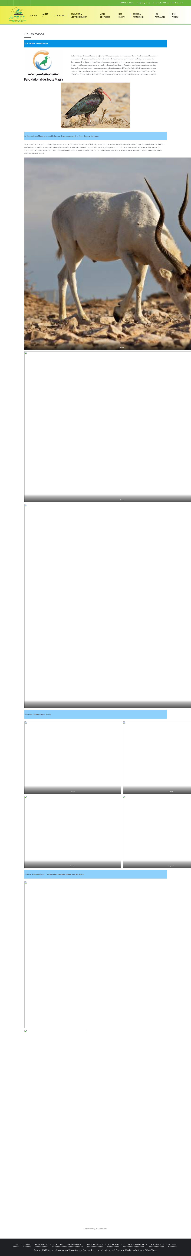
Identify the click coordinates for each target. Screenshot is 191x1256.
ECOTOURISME (41, 1245)
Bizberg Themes (151, 1250)
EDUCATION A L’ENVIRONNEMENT (67, 1245)
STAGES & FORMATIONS (133, 1245)
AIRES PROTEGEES (95, 1245)
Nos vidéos (172, 1245)
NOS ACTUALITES (156, 1245)
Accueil (16, 1245)
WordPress (129, 1250)
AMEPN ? (27, 1245)
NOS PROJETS (113, 1245)
